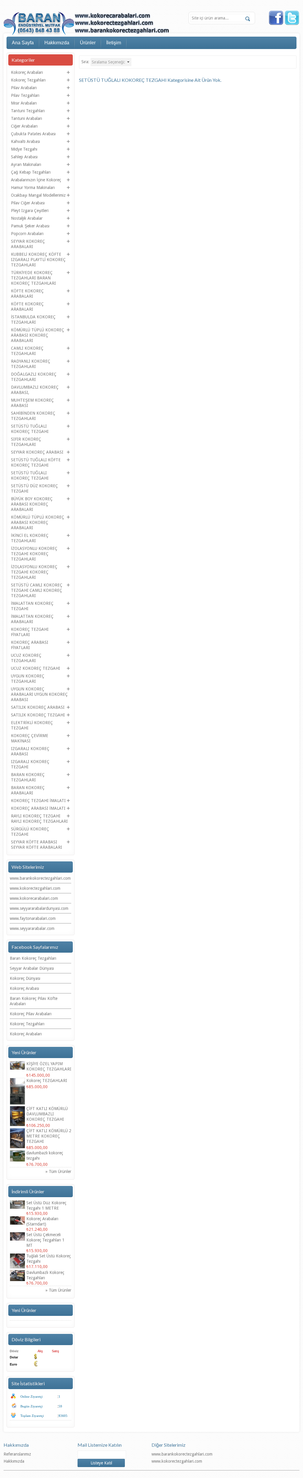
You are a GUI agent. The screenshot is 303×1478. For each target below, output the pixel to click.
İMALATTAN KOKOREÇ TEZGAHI (32, 606)
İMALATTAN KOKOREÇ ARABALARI (32, 619)
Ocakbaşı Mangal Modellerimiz (38, 195)
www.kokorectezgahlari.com (35, 888)
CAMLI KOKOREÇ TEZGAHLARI (27, 351)
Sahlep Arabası (24, 156)
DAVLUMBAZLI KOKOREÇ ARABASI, (35, 390)
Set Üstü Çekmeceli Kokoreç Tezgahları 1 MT (45, 1240)
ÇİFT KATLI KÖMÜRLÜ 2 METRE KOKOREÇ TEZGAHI (48, 1136)
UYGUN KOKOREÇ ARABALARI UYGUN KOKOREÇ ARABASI (39, 694)
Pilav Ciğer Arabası (28, 203)
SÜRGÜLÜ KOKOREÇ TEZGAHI (30, 832)
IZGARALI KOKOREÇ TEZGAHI (30, 764)
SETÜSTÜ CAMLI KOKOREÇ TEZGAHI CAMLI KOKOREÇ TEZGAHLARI (36, 590)
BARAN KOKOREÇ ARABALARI (28, 790)
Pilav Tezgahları (25, 95)
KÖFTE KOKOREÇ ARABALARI (27, 294)
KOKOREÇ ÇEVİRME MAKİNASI (29, 738)
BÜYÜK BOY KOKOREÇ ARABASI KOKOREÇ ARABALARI (32, 504)
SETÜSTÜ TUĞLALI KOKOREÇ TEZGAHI (30, 429)
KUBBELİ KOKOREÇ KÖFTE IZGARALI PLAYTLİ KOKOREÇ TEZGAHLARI (38, 259)
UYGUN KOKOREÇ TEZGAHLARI (27, 679)
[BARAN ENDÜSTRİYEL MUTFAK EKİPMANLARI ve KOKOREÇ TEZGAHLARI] (87, 24)
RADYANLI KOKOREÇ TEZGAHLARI (30, 364)
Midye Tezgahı (24, 149)
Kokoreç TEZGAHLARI (46, 1080)
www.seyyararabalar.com (32, 928)
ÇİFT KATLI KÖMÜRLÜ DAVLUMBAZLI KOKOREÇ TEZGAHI (47, 1114)
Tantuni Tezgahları (28, 110)
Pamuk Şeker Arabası (30, 226)
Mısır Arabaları (24, 103)
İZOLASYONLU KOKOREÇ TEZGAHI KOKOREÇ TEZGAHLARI (34, 553)
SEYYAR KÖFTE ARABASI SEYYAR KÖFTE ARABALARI (36, 845)
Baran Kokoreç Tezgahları (33, 958)
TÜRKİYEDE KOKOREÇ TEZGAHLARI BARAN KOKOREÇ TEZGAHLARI (33, 278)
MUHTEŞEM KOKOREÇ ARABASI (32, 403)
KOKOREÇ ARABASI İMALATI (38, 808)
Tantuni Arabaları (26, 118)
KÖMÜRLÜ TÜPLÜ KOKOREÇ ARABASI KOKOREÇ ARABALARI (37, 335)
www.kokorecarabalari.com (34, 898)
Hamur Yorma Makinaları (33, 187)
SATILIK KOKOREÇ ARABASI (38, 707)
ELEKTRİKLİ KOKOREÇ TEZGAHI (32, 725)
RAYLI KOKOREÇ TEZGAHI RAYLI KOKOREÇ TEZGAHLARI (39, 819)
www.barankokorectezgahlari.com (40, 878)
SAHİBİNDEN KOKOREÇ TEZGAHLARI (33, 416)
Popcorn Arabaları (27, 233)
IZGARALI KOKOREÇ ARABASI (30, 751)
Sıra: (85, 61)
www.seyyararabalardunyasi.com (39, 908)
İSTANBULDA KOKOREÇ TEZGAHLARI (33, 319)
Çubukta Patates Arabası (33, 133)
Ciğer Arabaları (24, 126)
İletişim (113, 42)
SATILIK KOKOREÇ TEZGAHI (38, 715)
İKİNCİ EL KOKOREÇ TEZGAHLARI (30, 538)
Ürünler (88, 42)
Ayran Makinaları (26, 164)
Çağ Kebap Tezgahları (31, 172)
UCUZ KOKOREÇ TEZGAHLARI (26, 658)
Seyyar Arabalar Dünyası (32, 968)
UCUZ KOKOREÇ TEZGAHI (35, 668)
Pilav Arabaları (24, 87)
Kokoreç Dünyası (25, 978)
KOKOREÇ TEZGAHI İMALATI (38, 800)
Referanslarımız (17, 1454)
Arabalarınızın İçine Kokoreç (36, 179)
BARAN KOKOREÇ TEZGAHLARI (28, 777)
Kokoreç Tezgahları (28, 80)
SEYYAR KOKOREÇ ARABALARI (28, 244)
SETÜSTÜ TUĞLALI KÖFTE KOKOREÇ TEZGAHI (36, 462)
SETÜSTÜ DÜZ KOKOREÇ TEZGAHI (34, 488)
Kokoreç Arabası (24, 988)
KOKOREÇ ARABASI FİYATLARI (29, 645)
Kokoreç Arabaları (27, 72)
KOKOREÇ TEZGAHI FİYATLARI (30, 632)
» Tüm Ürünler (58, 1171)
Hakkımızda (56, 42)
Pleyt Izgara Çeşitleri (30, 210)
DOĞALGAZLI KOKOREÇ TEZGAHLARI (34, 377)
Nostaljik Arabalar (27, 218)
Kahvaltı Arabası (25, 141)
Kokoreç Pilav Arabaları (30, 1013)
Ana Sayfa (23, 42)
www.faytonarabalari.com (33, 918)
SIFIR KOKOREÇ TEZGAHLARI (26, 442)
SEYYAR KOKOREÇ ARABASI (37, 452)
